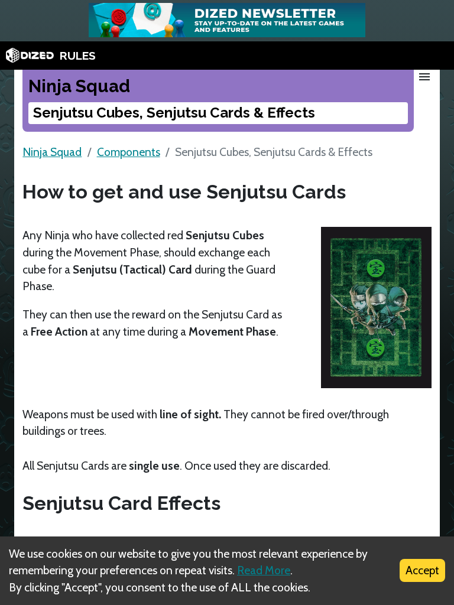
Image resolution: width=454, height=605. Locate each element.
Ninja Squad (52, 152)
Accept (422, 570)
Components (128, 152)
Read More (263, 570)
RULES (78, 55)
